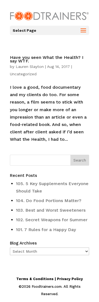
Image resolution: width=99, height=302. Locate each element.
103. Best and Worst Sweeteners (51, 210)
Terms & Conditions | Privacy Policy (49, 279)
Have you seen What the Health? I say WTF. (46, 59)
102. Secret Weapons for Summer (51, 219)
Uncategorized (23, 74)
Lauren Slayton (30, 66)
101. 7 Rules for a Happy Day (46, 229)
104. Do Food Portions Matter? (48, 200)
